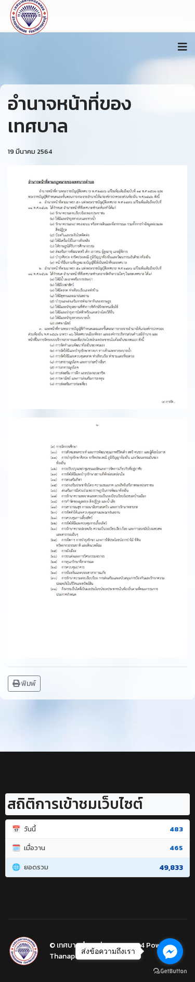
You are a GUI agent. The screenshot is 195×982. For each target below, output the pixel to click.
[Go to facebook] (170, 951)
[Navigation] (182, 47)
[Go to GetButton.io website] (170, 971)
